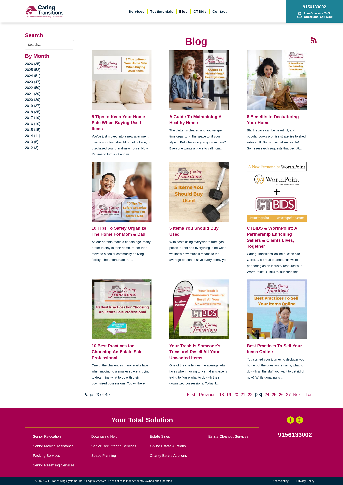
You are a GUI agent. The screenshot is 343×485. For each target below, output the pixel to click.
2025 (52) (32, 70)
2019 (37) (32, 106)
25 (274, 394)
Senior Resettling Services (53, 465)
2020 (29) (32, 100)
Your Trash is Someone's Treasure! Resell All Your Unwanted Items (194, 351)
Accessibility (281, 480)
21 (243, 394)
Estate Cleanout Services (228, 436)
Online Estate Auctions (168, 446)
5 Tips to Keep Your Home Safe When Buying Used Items (118, 122)
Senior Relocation (47, 436)
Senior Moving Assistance (53, 446)
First (191, 394)
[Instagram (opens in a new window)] (299, 420)
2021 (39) (32, 94)
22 (250, 394)
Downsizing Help (104, 436)
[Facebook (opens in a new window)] (290, 420)
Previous (207, 394)
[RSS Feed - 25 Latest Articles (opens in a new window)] (313, 39)
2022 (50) (32, 88)
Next (297, 394)
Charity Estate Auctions (168, 456)
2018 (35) (32, 112)
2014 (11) (32, 136)
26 (281, 394)
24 (267, 394)
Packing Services (46, 456)
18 (221, 394)
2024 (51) (32, 76)
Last (310, 394)
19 (228, 394)
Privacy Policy (305, 480)
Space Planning (103, 456)
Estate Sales (160, 436)
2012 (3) (31, 148)
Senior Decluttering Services (113, 446)
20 (235, 394)
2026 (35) (32, 64)
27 (288, 394)
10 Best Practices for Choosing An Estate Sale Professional (117, 351)
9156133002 (295, 435)
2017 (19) (32, 118)
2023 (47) (32, 82)
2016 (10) (32, 124)
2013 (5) (31, 142)
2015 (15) (32, 130)
